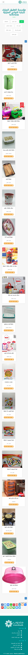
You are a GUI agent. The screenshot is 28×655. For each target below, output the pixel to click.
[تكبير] (11, 53)
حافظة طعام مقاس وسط (8, 150)
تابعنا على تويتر (16, 645)
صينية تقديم (8, 179)
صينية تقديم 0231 (9, 237)
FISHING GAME (8, 382)
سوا (19, 631)
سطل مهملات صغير (8, 208)
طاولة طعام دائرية (9, 527)
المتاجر (18, 635)
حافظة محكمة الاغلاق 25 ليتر (9, 556)
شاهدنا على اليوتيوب (15, 647)
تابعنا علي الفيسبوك (15, 643)
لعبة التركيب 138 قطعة (9, 411)
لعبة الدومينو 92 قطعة (12, 469)
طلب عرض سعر (11, 69)
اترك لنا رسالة (17, 649)
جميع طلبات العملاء (15, 637)
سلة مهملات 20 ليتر (8, 92)
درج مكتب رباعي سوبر (13, 498)
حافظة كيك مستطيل (8, 324)
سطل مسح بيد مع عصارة (13, 295)
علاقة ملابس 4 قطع (12, 63)
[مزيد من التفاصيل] (13, 53)
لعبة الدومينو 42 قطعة (9, 440)
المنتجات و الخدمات (16, 633)
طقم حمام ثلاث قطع (9, 353)
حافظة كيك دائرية (14, 585)
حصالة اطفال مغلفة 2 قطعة (13, 121)
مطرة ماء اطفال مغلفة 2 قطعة (10, 266)
